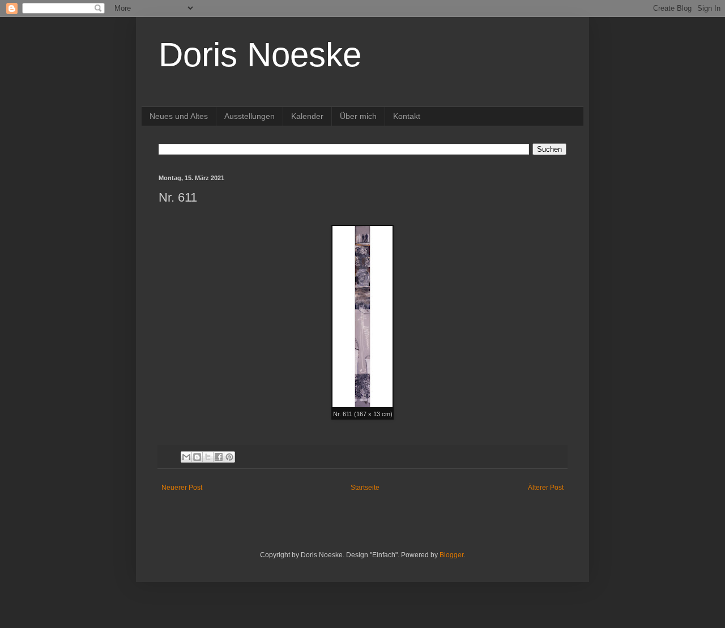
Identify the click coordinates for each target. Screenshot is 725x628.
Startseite (365, 488)
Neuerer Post (181, 488)
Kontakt (406, 116)
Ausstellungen (249, 116)
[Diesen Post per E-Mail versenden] (186, 457)
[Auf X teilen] (208, 457)
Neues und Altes (179, 116)
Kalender (307, 116)
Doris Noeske (260, 55)
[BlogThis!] (197, 457)
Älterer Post (546, 488)
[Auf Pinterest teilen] (229, 457)
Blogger (451, 555)
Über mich (358, 116)
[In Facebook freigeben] (218, 457)
